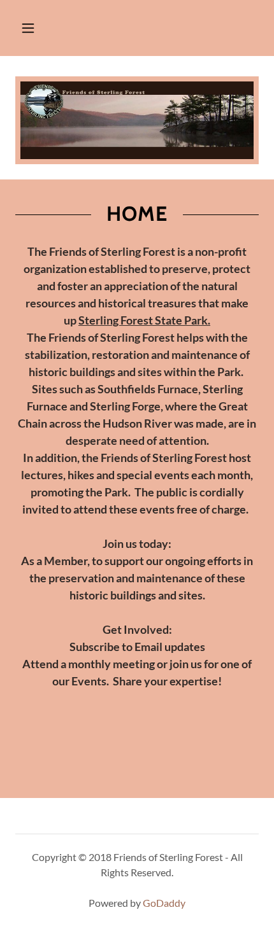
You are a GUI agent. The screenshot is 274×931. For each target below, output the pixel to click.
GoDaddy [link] (164, 903)
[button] (28, 28)
